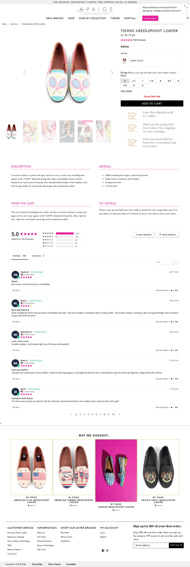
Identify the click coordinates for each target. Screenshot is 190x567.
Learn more (150, 18)
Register (103, 537)
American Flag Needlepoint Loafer (31, 501)
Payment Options (14, 549)
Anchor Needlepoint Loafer (116, 507)
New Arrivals (55, 18)
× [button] (184, 6)
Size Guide (126, 91)
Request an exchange (16, 537)
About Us (41, 532)
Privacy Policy (37, 564)
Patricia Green (66, 537)
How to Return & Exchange (19, 541)
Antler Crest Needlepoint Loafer (158, 501)
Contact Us (12, 554)
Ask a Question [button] (145, 234)
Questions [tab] (36, 255)
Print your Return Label (17, 532)
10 (113, 414)
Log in (102, 532)
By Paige (130, 35)
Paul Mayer (65, 532)
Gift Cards (41, 549)
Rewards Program (44, 541)
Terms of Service (54, 564)
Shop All (130, 18)
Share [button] (17, 290)
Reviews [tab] (16, 255)
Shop (71, 18)
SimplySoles (65, 541)
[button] (172, 290)
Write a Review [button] (169, 234)
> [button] (119, 414)
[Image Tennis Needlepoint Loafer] (68, 73)
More (123, 75)
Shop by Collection (92, 18)
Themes (115, 18)
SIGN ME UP (176, 545)
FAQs (10, 545)
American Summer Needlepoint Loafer (73, 501)
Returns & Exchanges (45, 545)
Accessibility (71, 564)
